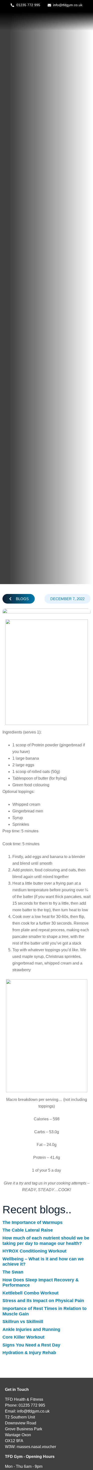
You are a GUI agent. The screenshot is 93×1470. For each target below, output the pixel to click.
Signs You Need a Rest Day (31, 1345)
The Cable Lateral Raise (27, 1230)
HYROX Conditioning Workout (34, 1251)
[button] (18, 599)
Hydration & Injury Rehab (29, 1352)
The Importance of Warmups (32, 1222)
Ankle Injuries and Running (31, 1329)
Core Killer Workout (23, 1337)
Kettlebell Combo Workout (30, 1293)
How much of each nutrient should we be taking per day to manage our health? (45, 1241)
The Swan (12, 1272)
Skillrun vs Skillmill (22, 1321)
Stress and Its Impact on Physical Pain (43, 1300)
